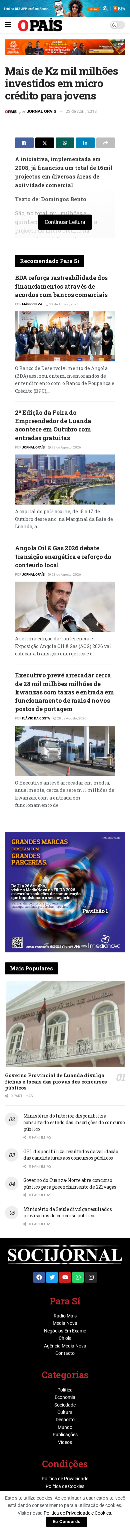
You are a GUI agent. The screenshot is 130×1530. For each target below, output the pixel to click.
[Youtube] (65, 1277)
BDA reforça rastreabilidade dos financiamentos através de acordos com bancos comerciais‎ (61, 286)
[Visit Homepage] (40, 24)
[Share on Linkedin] (85, 142)
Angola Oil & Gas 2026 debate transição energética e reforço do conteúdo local (63, 556)
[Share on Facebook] (24, 142)
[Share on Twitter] (44, 142)
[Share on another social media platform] (105, 142)
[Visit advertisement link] (65, 52)
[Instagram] (91, 1277)
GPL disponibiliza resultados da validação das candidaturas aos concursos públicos (70, 1154)
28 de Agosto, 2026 (66, 447)
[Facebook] (39, 1277)
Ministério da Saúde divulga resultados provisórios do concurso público (67, 1212)
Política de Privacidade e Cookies (77, 1513)
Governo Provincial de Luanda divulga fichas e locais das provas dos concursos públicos (56, 1081)
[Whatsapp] (78, 1277)
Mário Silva (32, 304)
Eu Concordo (67, 1521)
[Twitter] (52, 1277)
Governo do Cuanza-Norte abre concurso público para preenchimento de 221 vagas (69, 1183)
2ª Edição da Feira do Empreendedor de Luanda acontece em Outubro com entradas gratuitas (53, 425)
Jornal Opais (41, 111)
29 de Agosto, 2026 (64, 304)
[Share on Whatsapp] (65, 142)
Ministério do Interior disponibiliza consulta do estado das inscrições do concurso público (74, 1122)
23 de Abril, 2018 (81, 111)
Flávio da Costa (36, 718)
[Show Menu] (8, 25)
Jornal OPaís (33, 447)
